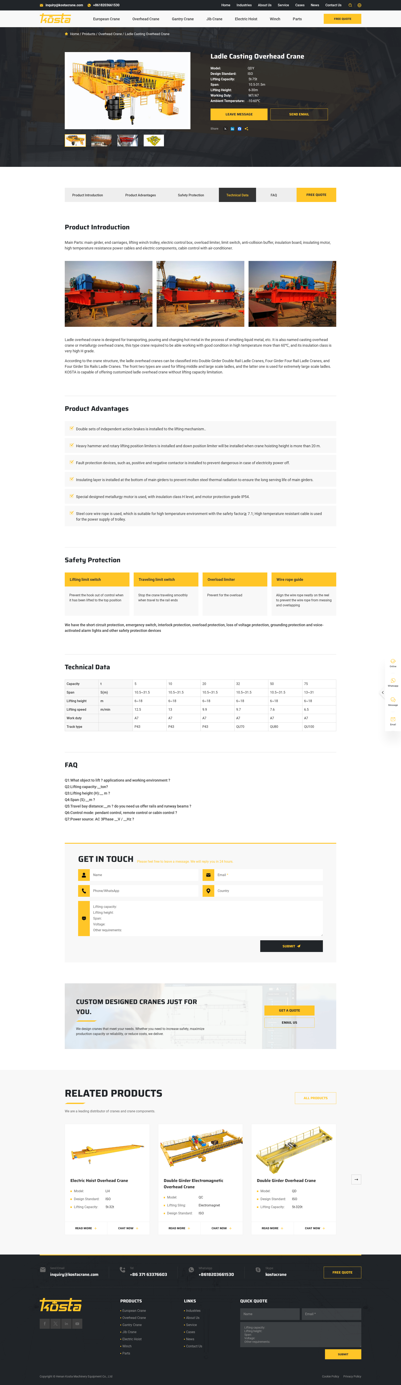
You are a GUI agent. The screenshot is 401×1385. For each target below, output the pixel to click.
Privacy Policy (352, 1376)
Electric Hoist (246, 19)
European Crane (106, 19)
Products (88, 34)
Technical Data (237, 195)
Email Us (289, 1022)
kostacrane (276, 1274)
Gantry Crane (183, 19)
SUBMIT (343, 1354)
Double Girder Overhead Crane (286, 1180)
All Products (316, 1098)
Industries (244, 5)
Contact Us (333, 5)
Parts (297, 19)
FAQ (274, 195)
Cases (300, 5)
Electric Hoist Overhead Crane (99, 1180)
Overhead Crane (145, 19)
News (315, 5)
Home (225, 5)
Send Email (299, 114)
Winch (275, 19)
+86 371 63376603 (148, 1274)
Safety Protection (191, 195)
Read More (86, 1228)
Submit (292, 946)
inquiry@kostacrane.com (64, 5)
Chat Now (128, 1228)
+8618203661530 (106, 5)
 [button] (356, 1179)
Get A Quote (289, 1010)
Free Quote (342, 19)
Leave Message (239, 114)
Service (283, 5)
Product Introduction (87, 195)
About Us (265, 5)
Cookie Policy (330, 1376)
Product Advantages (140, 195)
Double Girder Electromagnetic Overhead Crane (193, 1183)
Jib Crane (214, 19)
